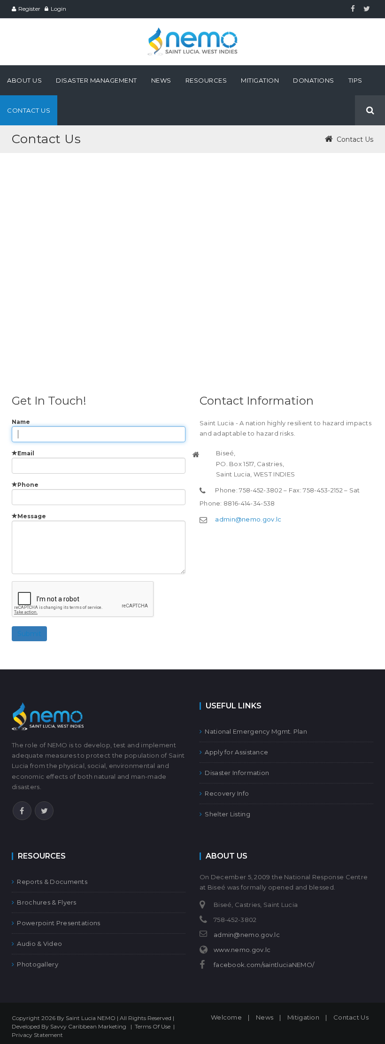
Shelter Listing (227, 814)
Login (58, 8)
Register (29, 8)
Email (25, 453)
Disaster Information (237, 772)
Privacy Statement (37, 1034)
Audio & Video (39, 943)
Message (31, 516)
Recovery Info (227, 793)
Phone (27, 484)
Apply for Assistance (236, 752)
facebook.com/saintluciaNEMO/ (264, 964)
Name (21, 421)
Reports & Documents (52, 881)
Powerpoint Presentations (58, 923)
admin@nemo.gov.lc (248, 519)
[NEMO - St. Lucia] (192, 31)
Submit (29, 633)
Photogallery (37, 964)
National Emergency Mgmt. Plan (256, 731)
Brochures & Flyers (46, 902)
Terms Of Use (152, 1026)
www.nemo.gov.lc (242, 949)
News (264, 1017)
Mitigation (303, 1017)
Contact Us (351, 1017)
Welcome (226, 1017)
